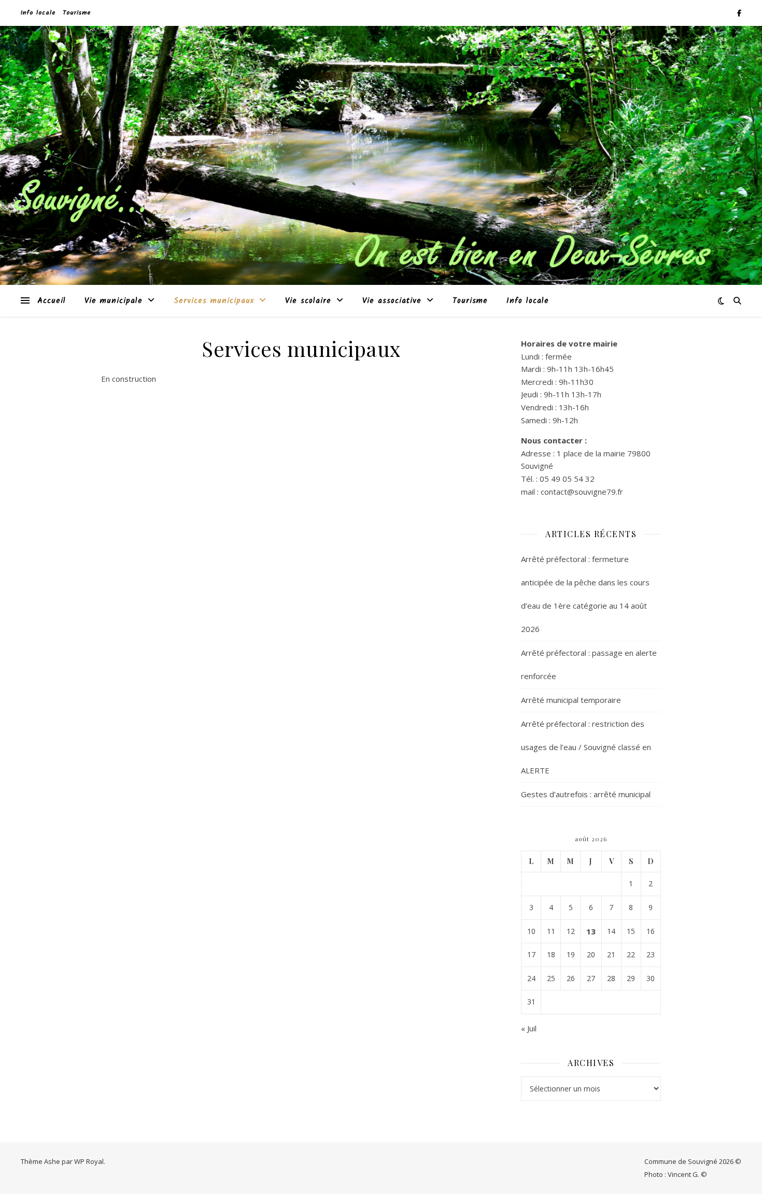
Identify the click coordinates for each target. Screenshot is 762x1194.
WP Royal (89, 1161)
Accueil (51, 301)
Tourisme (77, 13)
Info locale (38, 13)
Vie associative (391, 301)
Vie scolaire (308, 301)
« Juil (529, 1028)
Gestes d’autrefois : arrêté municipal (586, 794)
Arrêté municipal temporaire (571, 700)
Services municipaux (214, 301)
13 (591, 931)
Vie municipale (113, 301)
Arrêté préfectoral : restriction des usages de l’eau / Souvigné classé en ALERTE (586, 746)
